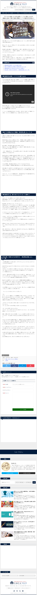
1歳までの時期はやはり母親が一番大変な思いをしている (15, 66)
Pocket (30, 366)
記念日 (7, 360)
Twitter (6, 366)
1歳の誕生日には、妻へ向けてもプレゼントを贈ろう (14, 68)
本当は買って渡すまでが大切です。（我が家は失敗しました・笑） (17, 69)
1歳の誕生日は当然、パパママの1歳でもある (13, 65)
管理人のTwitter (10, 473)
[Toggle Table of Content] (18, 63)
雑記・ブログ (26, 20)
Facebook (14, 366)
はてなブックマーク (22, 366)
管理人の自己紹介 (27, 473)
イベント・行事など (31, 20)
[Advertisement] (18, 122)
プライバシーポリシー (25, 588)
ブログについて (17, 588)
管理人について (10, 588)
